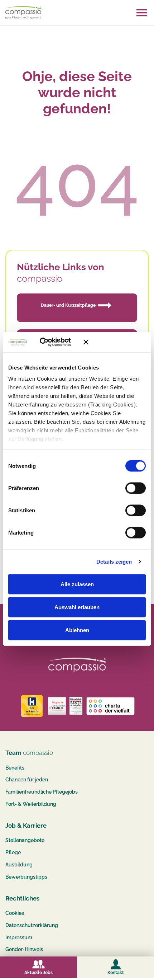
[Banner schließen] (114, 341)
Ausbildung (19, 864)
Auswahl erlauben (77, 607)
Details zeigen (114, 562)
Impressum (18, 937)
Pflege (13, 852)
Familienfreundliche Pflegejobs (41, 792)
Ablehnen (77, 630)
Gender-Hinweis (24, 949)
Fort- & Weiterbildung (30, 804)
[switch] (135, 488)
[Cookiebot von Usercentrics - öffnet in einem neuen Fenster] (50, 342)
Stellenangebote (24, 840)
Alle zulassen (77, 584)
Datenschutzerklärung (31, 925)
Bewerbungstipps (26, 877)
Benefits (14, 768)
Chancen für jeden (26, 779)
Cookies (14, 913)
